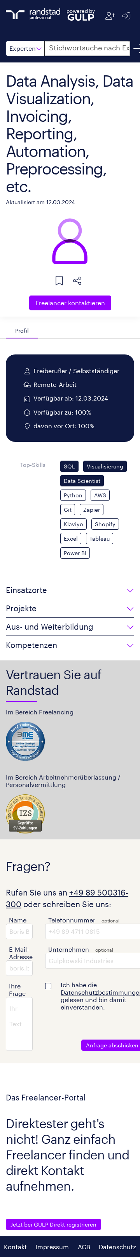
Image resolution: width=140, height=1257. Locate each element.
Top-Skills (33, 464)
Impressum (52, 1246)
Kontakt (15, 1246)
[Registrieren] (110, 16)
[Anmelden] (126, 16)
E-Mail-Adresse (21, 952)
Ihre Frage (17, 989)
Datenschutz (117, 1246)
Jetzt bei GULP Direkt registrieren (53, 1224)
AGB (84, 1246)
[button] (25, 48)
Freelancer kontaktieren (70, 302)
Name (17, 920)
